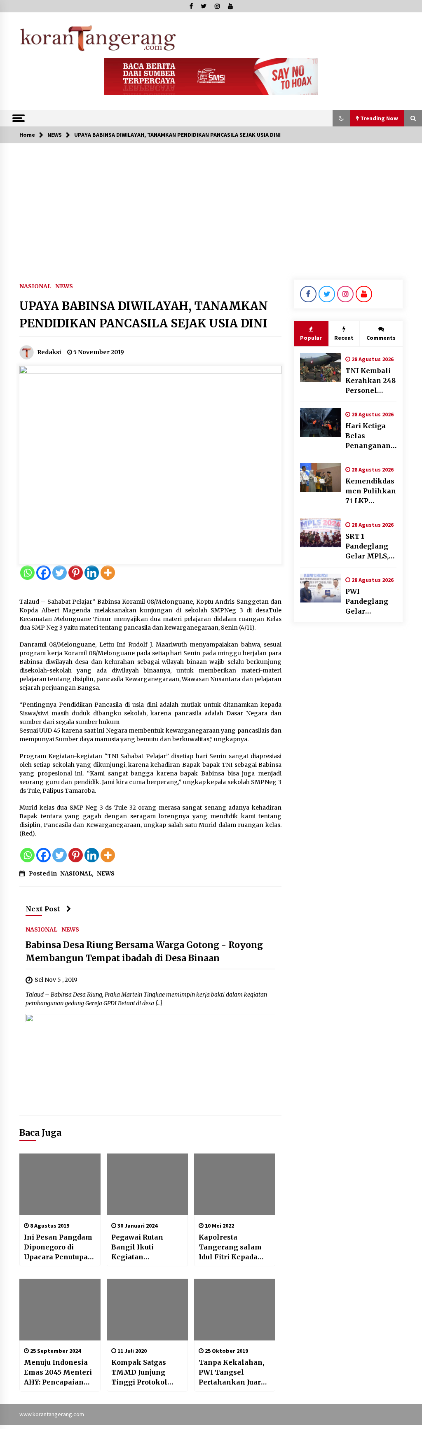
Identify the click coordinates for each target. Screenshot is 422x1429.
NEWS (64, 286)
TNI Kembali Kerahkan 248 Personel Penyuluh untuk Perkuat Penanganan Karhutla (370, 381)
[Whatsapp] (27, 572)
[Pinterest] (75, 572)
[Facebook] (43, 572)
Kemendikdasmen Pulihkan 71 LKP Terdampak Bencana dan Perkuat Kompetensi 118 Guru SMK (370, 491)
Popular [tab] (311, 337)
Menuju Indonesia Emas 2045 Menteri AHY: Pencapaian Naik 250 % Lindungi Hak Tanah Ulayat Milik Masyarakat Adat (59, 1372)
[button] (341, 118)
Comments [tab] (381, 337)
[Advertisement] (211, 205)
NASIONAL (35, 286)
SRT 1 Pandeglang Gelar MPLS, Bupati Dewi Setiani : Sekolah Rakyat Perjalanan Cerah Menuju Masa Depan (370, 546)
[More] (108, 572)
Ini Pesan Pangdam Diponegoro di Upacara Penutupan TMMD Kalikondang (58, 1247)
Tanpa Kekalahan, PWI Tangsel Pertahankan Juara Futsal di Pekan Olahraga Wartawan (234, 1372)
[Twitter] (59, 572)
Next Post (43, 909)
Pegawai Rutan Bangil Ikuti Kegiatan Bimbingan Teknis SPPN (144, 1247)
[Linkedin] (91, 572)
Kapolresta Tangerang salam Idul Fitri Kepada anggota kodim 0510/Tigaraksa (230, 1247)
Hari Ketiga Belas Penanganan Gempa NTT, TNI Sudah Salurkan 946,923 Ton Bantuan (368, 436)
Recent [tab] (344, 337)
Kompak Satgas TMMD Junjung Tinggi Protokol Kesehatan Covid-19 (145, 1372)
